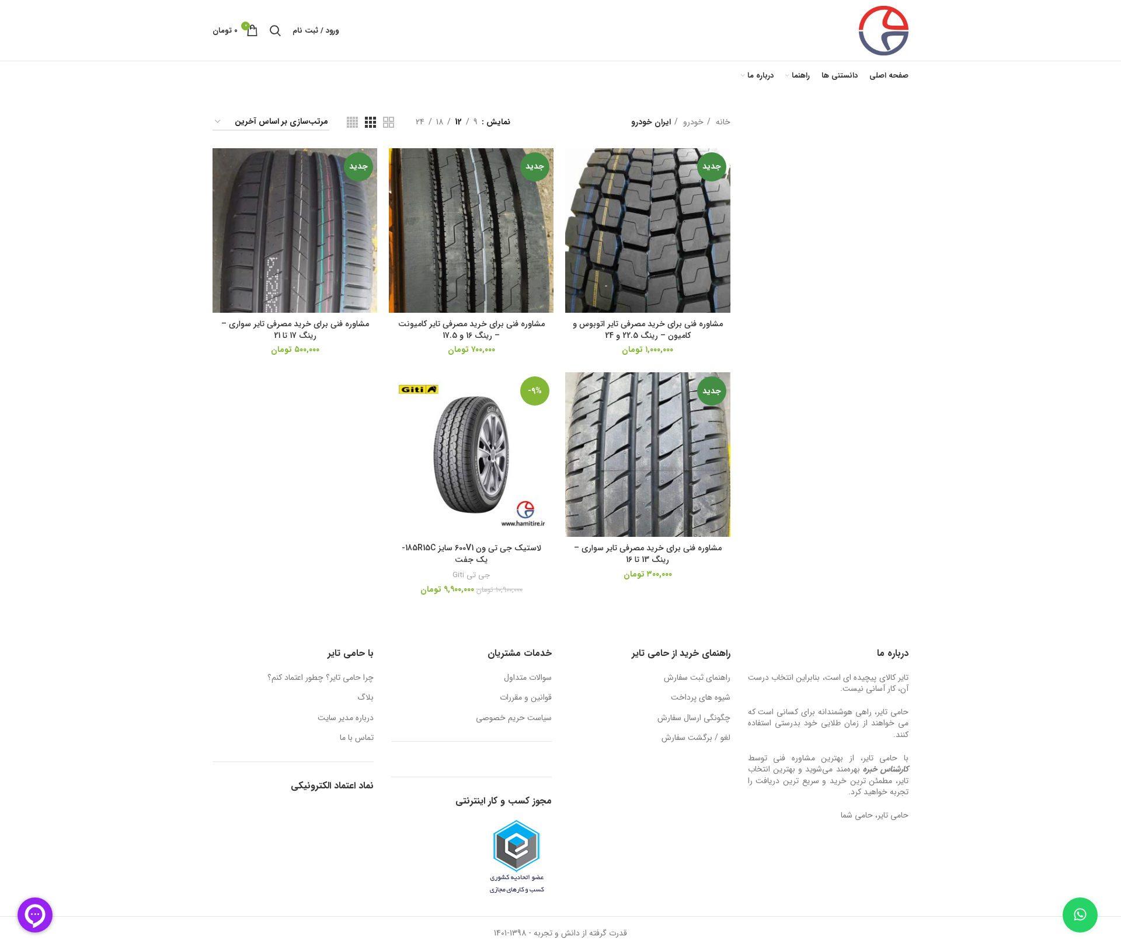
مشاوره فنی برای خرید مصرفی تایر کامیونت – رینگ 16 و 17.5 (471, 329)
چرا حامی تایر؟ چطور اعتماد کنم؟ (320, 678)
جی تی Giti (471, 575)
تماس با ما (357, 738)
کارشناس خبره (885, 769)
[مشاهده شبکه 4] (352, 122)
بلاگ (365, 698)
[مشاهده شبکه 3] (370, 122)
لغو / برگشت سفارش (696, 738)
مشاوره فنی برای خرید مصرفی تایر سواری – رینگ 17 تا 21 (295, 329)
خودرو (692, 122)
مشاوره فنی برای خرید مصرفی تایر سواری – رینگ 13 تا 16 (648, 554)
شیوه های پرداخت (700, 698)
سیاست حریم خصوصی (514, 718)
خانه (721, 122)
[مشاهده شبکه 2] (388, 122)
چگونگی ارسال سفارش (693, 718)
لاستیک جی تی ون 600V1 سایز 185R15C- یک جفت (471, 554)
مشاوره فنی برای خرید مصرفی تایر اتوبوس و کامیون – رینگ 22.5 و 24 (648, 329)
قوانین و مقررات (526, 698)
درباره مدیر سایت (346, 718)
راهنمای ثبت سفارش (697, 678)
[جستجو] (275, 30)
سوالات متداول (528, 678)
